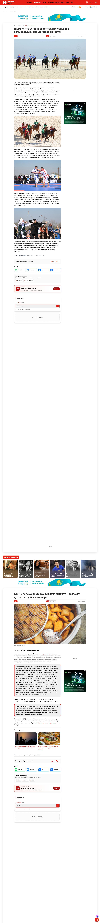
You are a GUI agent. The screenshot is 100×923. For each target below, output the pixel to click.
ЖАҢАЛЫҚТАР (37, 2)
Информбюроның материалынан (46, 723)
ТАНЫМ (67, 2)
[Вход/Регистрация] (92, 2)
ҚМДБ (32, 780)
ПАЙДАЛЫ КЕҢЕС (59, 2)
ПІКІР (72, 2)
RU (95, 2)
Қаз (48, 36)
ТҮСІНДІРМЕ (51, 2)
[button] (90, 7)
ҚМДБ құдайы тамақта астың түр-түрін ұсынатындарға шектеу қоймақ (48, 748)
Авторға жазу (82, 36)
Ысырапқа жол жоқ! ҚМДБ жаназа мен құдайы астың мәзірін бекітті (25, 747)
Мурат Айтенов (29, 280)
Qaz (51, 36)
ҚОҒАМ (44, 2)
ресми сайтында (48, 654)
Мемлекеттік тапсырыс (31, 25)
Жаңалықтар (13, 11)
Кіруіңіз (19, 302)
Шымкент (19, 280)
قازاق (54, 36)
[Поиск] (89, 2)
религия (26, 780)
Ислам (18, 780)
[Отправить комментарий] (57, 306)
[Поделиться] (97, 920)
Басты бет (5, 11)
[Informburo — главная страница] (9, 2)
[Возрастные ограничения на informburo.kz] (86, 2)
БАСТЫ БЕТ (29, 2)
